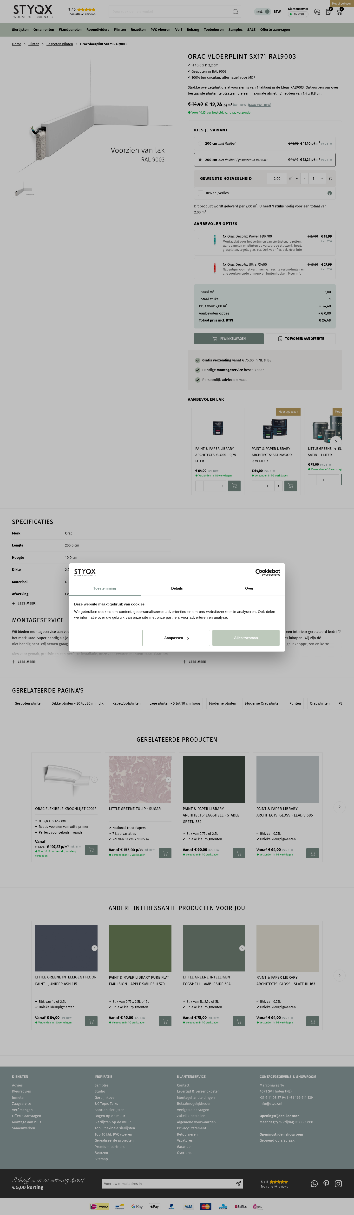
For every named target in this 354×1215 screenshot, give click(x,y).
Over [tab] (249, 588)
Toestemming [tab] (104, 588)
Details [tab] (177, 588)
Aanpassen (173, 638)
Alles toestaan (246, 638)
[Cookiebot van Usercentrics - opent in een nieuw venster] (259, 572)
